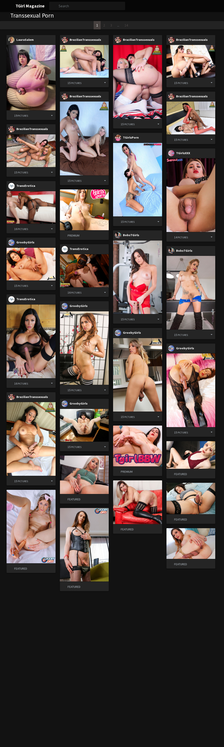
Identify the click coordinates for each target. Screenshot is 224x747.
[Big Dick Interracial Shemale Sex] (84, 270)
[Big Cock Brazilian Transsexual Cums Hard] (84, 138)
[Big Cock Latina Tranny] (31, 264)
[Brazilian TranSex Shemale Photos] (84, 61)
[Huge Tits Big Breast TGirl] (190, 292)
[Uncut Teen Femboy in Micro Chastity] (31, 77)
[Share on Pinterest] (41, 115)
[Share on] (48, 115)
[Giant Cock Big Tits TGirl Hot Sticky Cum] (190, 195)
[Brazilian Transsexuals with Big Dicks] (190, 61)
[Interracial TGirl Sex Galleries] (31, 207)
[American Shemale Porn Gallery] (137, 375)
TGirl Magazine (30, 6)
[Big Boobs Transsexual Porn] (84, 425)
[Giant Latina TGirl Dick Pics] (190, 390)
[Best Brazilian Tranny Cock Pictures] (31, 439)
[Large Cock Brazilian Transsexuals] (137, 82)
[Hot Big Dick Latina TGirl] (84, 348)
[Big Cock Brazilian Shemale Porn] (31, 150)
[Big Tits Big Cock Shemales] (137, 277)
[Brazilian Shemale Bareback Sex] (190, 118)
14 (126, 25)
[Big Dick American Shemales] (31, 341)
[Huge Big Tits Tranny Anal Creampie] (137, 179)
